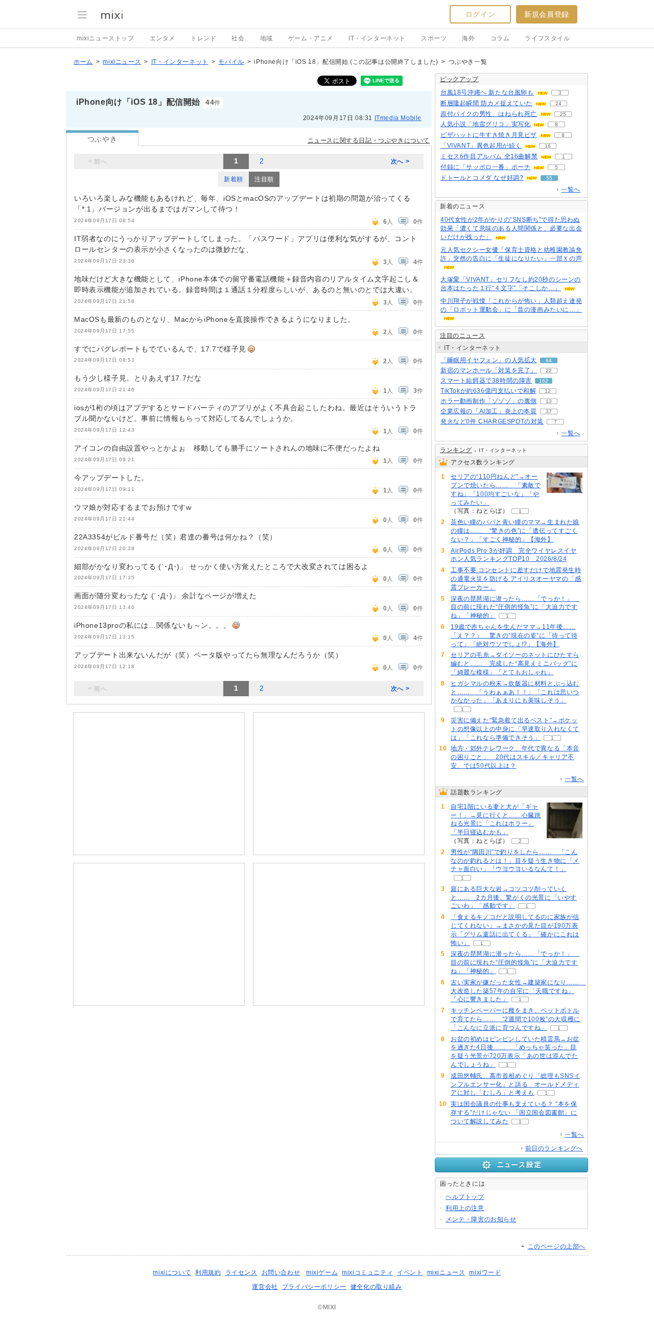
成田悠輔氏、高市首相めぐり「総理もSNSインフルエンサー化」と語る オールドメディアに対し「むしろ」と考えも (515, 1084)
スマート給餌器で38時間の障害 (486, 380)
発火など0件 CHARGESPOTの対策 (492, 421)
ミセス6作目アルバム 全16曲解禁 (489, 156)
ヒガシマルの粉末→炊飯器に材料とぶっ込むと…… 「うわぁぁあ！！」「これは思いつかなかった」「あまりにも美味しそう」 (515, 692)
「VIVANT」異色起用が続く (481, 145)
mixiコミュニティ (367, 1272)
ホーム (83, 61)
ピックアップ (459, 79)
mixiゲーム (322, 1272)
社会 (237, 38)
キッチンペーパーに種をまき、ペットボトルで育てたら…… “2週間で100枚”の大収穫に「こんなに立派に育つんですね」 (515, 1019)
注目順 (264, 179)
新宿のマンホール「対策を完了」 (488, 370)
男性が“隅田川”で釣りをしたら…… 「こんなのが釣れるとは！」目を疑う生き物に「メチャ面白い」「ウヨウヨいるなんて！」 (515, 860)
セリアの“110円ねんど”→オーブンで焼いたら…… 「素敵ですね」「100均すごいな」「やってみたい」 (496, 489)
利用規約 (208, 1272)
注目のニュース (462, 335)
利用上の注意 (465, 1208)
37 (549, 411)
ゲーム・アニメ (310, 38)
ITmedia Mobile (398, 118)
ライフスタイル (547, 38)
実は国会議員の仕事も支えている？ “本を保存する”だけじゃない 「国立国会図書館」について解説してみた (514, 1112)
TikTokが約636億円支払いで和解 (488, 390)
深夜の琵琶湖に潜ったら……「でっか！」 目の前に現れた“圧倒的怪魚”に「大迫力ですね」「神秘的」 (515, 607)
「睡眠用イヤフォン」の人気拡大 (488, 360)
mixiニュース (122, 61)
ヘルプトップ (465, 1196)
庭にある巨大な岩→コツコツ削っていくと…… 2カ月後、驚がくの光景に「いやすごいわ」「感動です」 (514, 897)
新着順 (233, 179)
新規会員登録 (546, 14)
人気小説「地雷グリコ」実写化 (485, 124)
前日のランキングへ (554, 1148)
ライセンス (241, 1272)
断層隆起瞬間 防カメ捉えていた (486, 103)
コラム (500, 38)
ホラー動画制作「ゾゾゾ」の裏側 (488, 401)
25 (563, 114)
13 (549, 401)
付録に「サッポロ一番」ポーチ (485, 167)
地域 (266, 38)
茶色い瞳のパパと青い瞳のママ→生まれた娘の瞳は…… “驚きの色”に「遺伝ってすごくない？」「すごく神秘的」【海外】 (515, 530)
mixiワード (485, 1272)
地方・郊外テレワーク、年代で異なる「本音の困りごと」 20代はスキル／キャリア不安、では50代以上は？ (515, 757)
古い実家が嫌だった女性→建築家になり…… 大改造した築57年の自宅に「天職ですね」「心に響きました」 (518, 991)
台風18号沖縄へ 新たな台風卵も (487, 92)
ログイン (480, 14)
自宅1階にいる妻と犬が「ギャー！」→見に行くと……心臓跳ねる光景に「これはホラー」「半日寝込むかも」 (496, 819)
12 (548, 391)
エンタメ (162, 38)
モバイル (231, 61)
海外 (468, 38)
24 (558, 103)
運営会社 (264, 1286)
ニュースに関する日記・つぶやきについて (369, 140)
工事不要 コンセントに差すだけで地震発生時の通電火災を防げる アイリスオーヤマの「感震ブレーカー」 (516, 579)
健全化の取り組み (376, 1286)
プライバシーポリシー (314, 1286)
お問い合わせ (281, 1272)
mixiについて (172, 1272)
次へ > (400, 161)
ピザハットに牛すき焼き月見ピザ (488, 134)
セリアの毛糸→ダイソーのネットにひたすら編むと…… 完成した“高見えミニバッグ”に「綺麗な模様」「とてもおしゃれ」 (515, 663)
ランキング (456, 450)
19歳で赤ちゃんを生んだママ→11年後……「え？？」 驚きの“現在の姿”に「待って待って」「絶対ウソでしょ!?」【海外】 (514, 635)
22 (549, 370)
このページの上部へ (557, 1246)
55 (549, 178)
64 (549, 360)
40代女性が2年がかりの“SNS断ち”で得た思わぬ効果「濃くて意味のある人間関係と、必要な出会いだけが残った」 (511, 228)
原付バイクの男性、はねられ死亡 (488, 113)
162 (543, 381)
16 (548, 146)
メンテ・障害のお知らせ (481, 1219)
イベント (410, 1272)
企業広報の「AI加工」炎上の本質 (488, 411)
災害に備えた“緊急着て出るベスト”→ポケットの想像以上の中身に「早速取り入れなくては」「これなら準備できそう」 (515, 729)
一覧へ (570, 189)
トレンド (203, 38)
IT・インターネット (377, 38)
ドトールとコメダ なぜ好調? (481, 177)
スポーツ (434, 38)
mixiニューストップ (105, 38)
